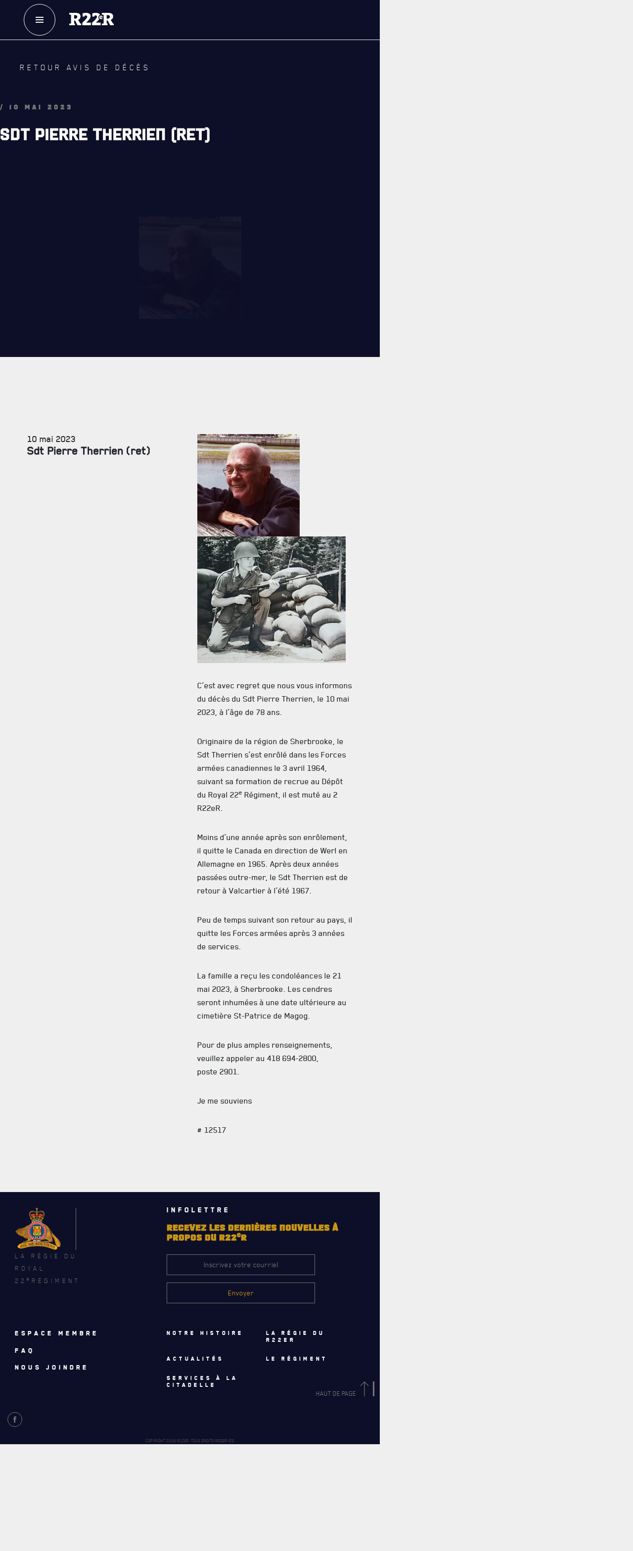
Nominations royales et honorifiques (391, 365)
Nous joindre (52, 1367)
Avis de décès (407, 1271)
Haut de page (337, 1393)
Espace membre (57, 1333)
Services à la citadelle (402, 776)
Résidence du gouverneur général (387, 884)
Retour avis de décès (66, 74)
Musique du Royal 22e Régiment (381, 431)
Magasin (460, 83)
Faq (460, 53)
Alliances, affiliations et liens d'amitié (393, 452)
